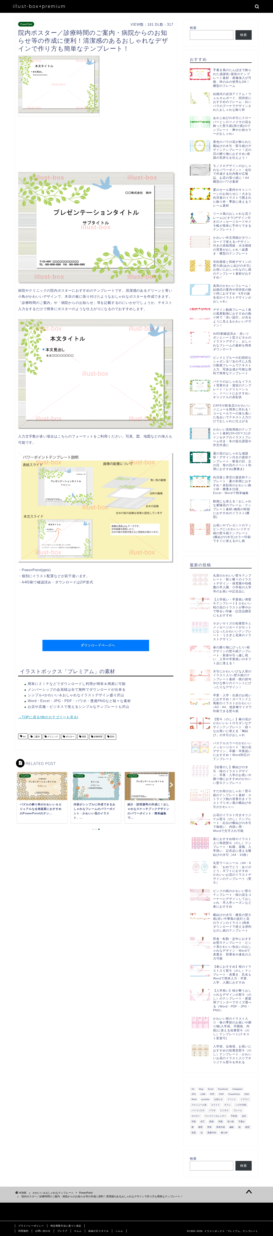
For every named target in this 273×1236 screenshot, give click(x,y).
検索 (193, 28)
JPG (194, 1094)
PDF (212, 1094)
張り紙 (230, 1121)
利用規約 (23, 1231)
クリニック (52, 737)
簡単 (209, 1127)
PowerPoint (26, 24)
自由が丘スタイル (98, 1231)
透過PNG (211, 1132)
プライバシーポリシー (31, 1225)
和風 (220, 1121)
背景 (194, 1132)
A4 (24, 737)
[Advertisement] (137, 85)
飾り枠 (224, 1132)
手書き (241, 1121)
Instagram (237, 1089)
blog (201, 1089)
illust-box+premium (39, 6)
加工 (202, 1121)
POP (221, 1094)
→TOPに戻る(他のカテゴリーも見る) (48, 717)
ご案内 (36, 737)
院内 (111, 737)
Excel (210, 1089)
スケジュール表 (199, 1105)
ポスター (69, 737)
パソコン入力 (198, 1110)
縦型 (247, 1127)
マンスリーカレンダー (215, 1116)
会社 (244, 1116)
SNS (246, 1094)
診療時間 (97, 737)
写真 (194, 1121)
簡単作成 (220, 1127)
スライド (215, 1105)
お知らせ (218, 1099)
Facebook (223, 1089)
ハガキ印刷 (240, 1105)
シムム (119, 1231)
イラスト (245, 1099)
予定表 (234, 1116)
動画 (211, 1121)
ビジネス (224, 1110)
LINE (202, 1094)
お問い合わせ (43, 1231)
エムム (78, 1231)
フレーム (237, 1110)
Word (194, 1099)
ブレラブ (62, 1231)
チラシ (227, 1105)
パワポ (212, 1110)
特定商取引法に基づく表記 (66, 1225)
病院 (83, 737)
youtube (205, 1099)
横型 (200, 1127)
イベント (231, 1099)
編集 (231, 1127)
